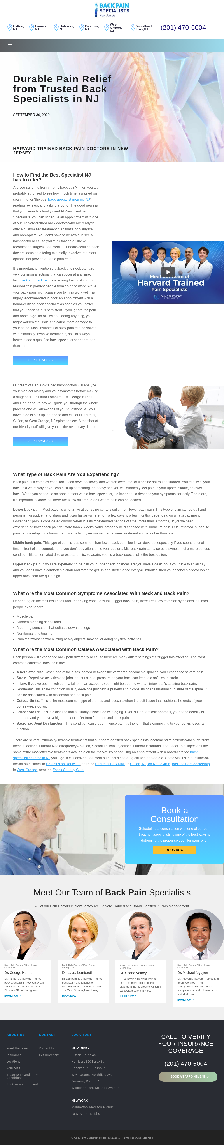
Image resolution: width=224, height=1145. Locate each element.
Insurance (14, 1055)
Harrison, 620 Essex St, (88, 1062)
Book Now (174, 850)
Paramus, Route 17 (85, 1081)
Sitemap (148, 1138)
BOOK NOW (11, 996)
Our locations (40, 360)
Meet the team (17, 1048)
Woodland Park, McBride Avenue (95, 1088)
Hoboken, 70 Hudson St (88, 1068)
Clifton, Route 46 (84, 1055)
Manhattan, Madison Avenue (93, 1107)
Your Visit (13, 1068)
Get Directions (49, 1055)
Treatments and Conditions (18, 1076)
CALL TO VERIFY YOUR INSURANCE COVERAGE (186, 1043)
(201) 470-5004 (183, 27)
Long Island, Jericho (86, 1114)
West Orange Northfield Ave (92, 1075)
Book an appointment (188, 1076)
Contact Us (47, 1048)
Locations (13, 1062)
